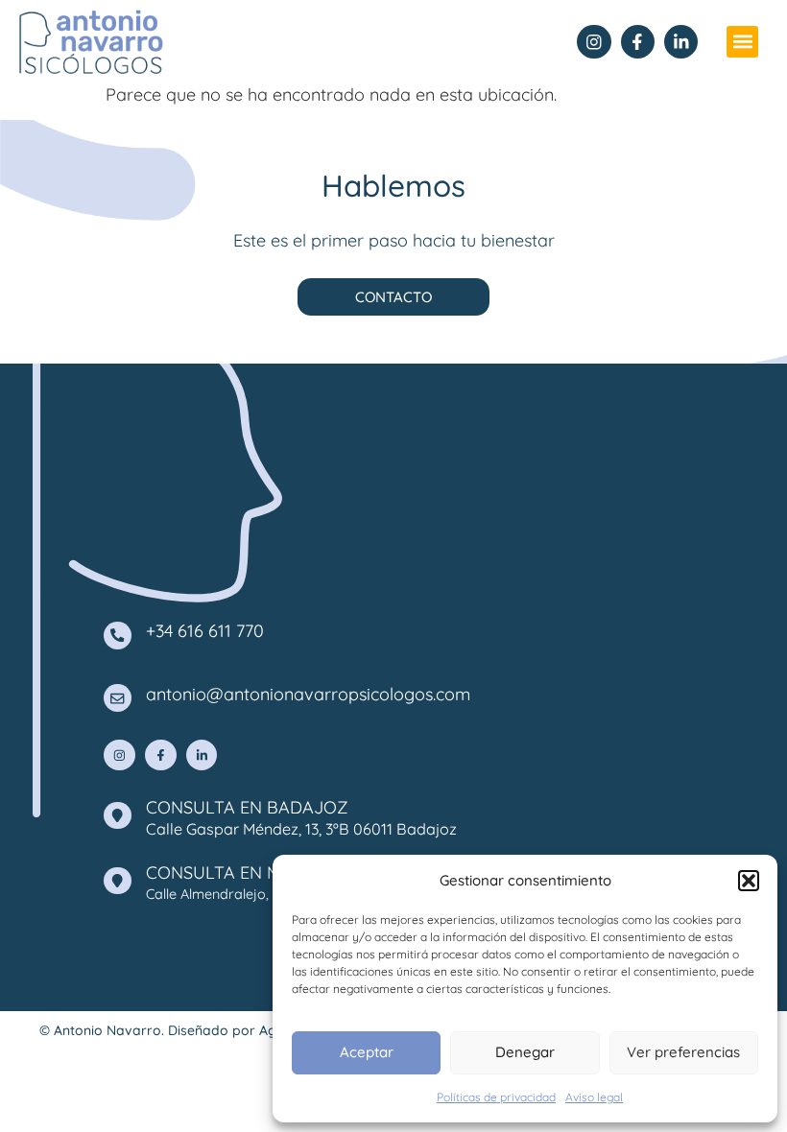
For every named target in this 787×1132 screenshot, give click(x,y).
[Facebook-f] (638, 42)
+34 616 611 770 (205, 631)
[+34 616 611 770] (117, 635)
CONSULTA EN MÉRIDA (238, 872)
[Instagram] (593, 42)
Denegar (525, 1052)
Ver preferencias (683, 1052)
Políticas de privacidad (496, 1097)
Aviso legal (594, 1097)
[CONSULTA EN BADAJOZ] (117, 816)
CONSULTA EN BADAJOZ (247, 807)
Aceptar (367, 1052)
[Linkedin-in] (681, 42)
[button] (748, 880)
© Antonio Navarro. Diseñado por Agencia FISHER (199, 1030)
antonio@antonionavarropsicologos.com (308, 694)
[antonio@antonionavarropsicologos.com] (117, 698)
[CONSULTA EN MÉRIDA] (117, 881)
